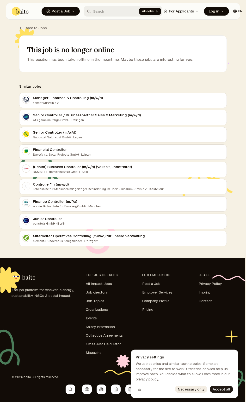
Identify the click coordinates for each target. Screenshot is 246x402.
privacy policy (147, 379)
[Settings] (139, 389)
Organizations (97, 309)
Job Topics (95, 301)
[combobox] (111, 11)
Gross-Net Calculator (103, 344)
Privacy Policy (210, 283)
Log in (214, 11)
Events (91, 318)
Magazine (93, 352)
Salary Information (100, 326)
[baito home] (20, 11)
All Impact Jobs (99, 283)
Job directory (97, 292)
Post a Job (61, 11)
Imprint (204, 292)
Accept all (221, 389)
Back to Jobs (36, 28)
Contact (205, 301)
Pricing (147, 309)
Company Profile (155, 301)
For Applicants (181, 11)
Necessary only (191, 389)
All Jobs (148, 11)
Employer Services (157, 292)
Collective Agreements (104, 335)
